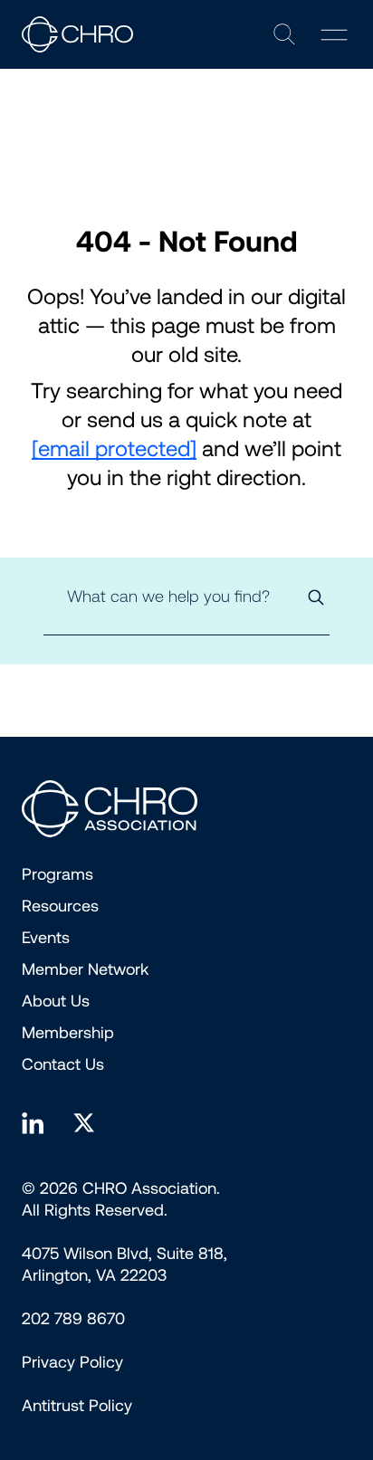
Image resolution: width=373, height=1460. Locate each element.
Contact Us (63, 1064)
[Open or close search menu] (284, 34)
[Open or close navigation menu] (334, 34)
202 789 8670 (73, 1319)
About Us (56, 1001)
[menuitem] (72, 1362)
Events (46, 938)
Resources (60, 906)
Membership (68, 1033)
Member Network (85, 969)
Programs (57, 874)
